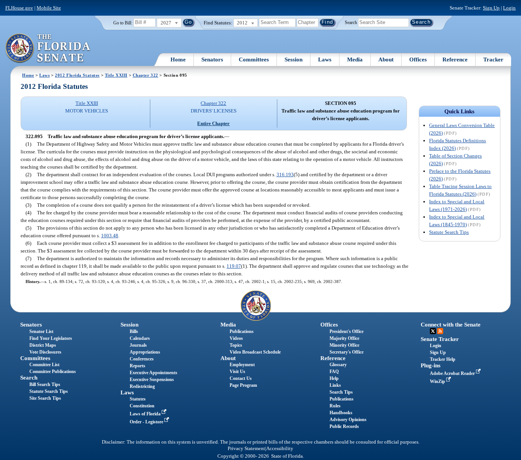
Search (351, 22)
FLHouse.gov (19, 8)
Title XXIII (116, 75)
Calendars (140, 338)
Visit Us (237, 371)
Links (335, 385)
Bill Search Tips (44, 384)
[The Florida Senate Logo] (48, 48)
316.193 (285, 174)
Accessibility (279, 448)
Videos (236, 338)
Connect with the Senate (451, 325)
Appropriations (145, 352)
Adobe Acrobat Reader (453, 373)
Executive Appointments (153, 372)
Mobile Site (49, 8)
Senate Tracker (440, 339)
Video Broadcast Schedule (255, 352)
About (386, 59)
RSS (440, 331)
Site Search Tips (45, 398)
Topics (236, 345)
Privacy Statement (246, 448)
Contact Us (241, 378)
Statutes (138, 399)
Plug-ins (431, 365)
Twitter (433, 331)
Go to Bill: (122, 23)
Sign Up (491, 8)
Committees (254, 59)
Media (355, 59)
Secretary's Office (346, 352)
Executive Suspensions (152, 379)
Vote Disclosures (45, 352)
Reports (137, 365)
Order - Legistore (147, 422)
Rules (335, 406)
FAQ (334, 371)
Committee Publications (52, 371)
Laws (324, 59)
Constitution (142, 406)
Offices (418, 59)
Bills (134, 331)
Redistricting (142, 386)
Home (178, 59)
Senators (212, 59)
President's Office (346, 331)
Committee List (44, 364)
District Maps (42, 345)
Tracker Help (442, 359)
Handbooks (341, 412)
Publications (242, 331)
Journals (138, 345)
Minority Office (344, 345)
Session (293, 59)
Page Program (243, 385)
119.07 (234, 266)
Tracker (493, 59)
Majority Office (344, 338)
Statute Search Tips (449, 232)
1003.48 (109, 235)
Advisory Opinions (348, 419)
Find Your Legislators (50, 338)
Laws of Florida (146, 414)
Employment (242, 364)
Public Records (344, 426)
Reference (455, 59)
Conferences (142, 359)
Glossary (338, 364)
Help (334, 378)
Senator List (41, 331)
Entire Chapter (213, 123)
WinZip (438, 381)
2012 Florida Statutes (77, 75)
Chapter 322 (145, 75)
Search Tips (341, 392)
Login (509, 8)
